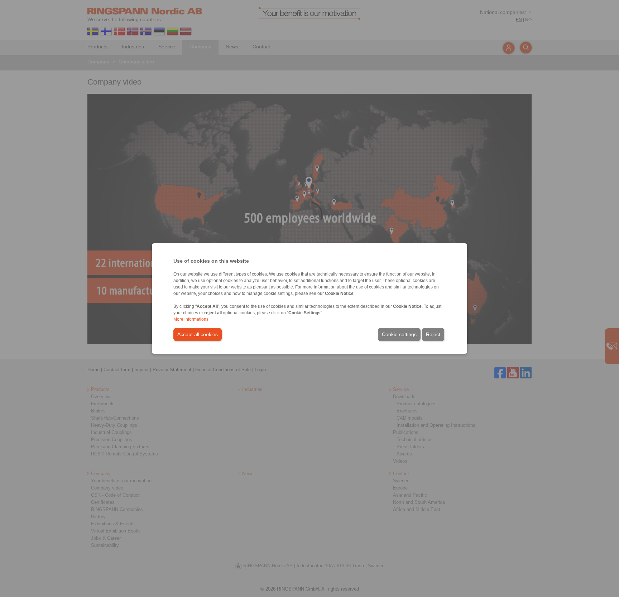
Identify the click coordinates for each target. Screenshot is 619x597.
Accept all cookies (197, 334)
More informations (190, 319)
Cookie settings (399, 334)
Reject (433, 334)
